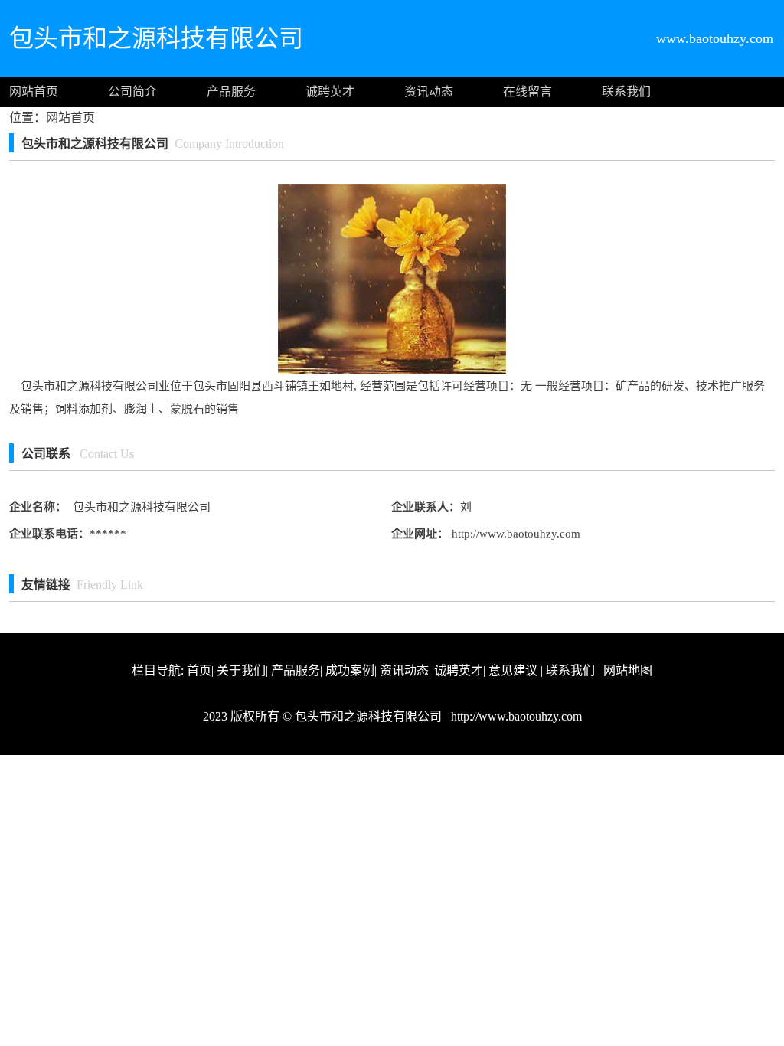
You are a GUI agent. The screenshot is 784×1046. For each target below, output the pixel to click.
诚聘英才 (329, 91)
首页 (199, 670)
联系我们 (626, 91)
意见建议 (512, 670)
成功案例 (349, 670)
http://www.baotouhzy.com (514, 534)
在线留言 (527, 91)
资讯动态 (428, 91)
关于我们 (241, 670)
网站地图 (627, 670)
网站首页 (33, 91)
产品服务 (231, 91)
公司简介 (132, 91)
